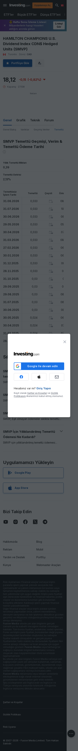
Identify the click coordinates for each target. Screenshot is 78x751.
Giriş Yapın (43, 388)
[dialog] (39, 375)
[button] (46, 5)
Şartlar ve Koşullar (37, 393)
